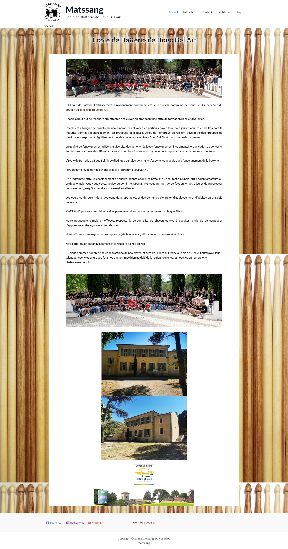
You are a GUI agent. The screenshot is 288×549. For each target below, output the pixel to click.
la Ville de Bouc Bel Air (93, 109)
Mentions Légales (144, 522)
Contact (207, 12)
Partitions (224, 12)
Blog (238, 12)
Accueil (173, 12)
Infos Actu (189, 12)
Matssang (84, 9)
